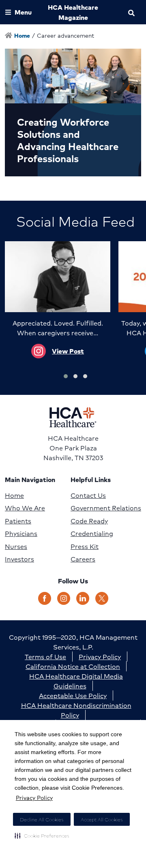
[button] (42, 835)
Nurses (16, 546)
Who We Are (25, 508)
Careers (83, 559)
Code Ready (89, 521)
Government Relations (106, 508)
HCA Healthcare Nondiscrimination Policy (76, 710)
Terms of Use (45, 656)
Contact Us (88, 495)
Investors (19, 559)
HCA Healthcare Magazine (73, 12)
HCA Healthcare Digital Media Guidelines (76, 681)
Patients (18, 521)
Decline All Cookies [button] (42, 819)
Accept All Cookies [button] (102, 819)
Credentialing (92, 533)
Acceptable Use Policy (73, 695)
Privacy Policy (34, 797)
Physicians (21, 533)
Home (14, 495)
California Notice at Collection (73, 666)
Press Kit (85, 546)
